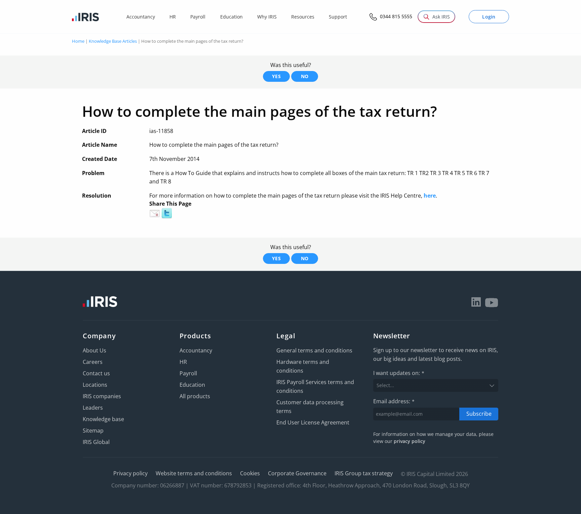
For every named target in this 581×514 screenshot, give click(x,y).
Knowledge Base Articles (113, 41)
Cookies (250, 473)
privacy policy (409, 441)
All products (195, 396)
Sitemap (93, 430)
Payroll (188, 373)
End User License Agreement (312, 422)
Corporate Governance (297, 473)
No (305, 76)
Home (78, 41)
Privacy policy (130, 473)
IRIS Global (96, 442)
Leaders (93, 407)
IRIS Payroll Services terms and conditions (315, 386)
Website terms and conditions (194, 473)
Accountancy (196, 350)
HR (183, 362)
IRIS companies (102, 396)
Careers (93, 362)
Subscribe (479, 413)
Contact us (96, 373)
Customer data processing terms (310, 407)
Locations (95, 384)
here (430, 195)
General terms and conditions (314, 350)
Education (192, 384)
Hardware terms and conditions (302, 366)
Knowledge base (103, 419)
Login (489, 16)
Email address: (394, 401)
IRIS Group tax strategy (364, 473)
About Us (94, 350)
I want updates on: (398, 373)
